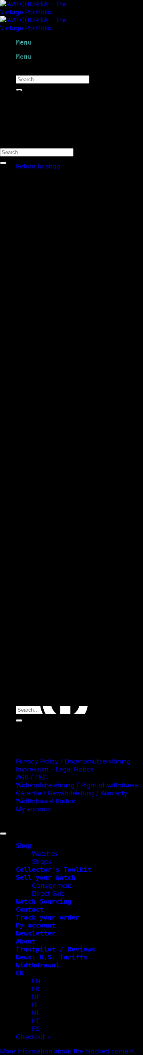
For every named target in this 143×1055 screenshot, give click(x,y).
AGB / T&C (31, 777)
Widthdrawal (38, 965)
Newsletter (36, 933)
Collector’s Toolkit (53, 869)
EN (20, 973)
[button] (68, 1051)
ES (36, 1029)
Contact (30, 909)
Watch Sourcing (44, 901)
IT (34, 1005)
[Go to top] (3, 833)
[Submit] (3, 163)
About (26, 941)
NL (36, 1013)
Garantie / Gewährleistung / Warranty (72, 793)
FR (35, 989)
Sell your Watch (45, 877)
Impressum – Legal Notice (55, 769)
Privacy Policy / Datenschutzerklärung (73, 761)
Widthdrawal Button (45, 801)
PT (36, 1021)
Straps (41, 861)
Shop (24, 845)
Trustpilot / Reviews (55, 949)
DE (36, 997)
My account (33, 809)
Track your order (47, 917)
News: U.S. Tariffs (51, 957)
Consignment (52, 885)
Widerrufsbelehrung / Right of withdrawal (78, 785)
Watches (44, 853)
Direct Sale (48, 893)
